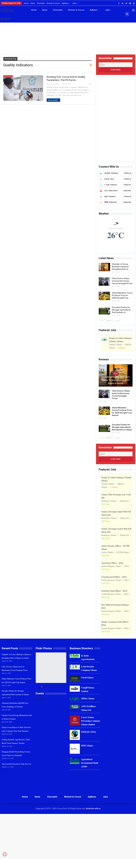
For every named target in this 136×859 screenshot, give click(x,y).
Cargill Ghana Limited (87, 689)
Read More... (53, 100)
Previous (36, 672)
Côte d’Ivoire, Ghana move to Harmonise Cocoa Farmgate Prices (122, 281)
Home (26, 3)
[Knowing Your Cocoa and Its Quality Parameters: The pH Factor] (23, 88)
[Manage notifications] (5, 854)
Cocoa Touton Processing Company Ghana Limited (90, 721)
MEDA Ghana (87, 698)
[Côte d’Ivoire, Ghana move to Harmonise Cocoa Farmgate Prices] (104, 281)
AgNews (65, 3)
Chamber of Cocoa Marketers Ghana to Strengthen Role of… (120, 266)
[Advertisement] (68, 41)
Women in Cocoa (53, 3)
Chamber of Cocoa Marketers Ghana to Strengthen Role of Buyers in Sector (115, 380)
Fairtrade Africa (88, 731)
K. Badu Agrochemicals (87, 657)
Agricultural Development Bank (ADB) (89, 763)
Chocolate (41, 3)
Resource (8, 77)
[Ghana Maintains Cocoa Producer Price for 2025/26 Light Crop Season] (104, 296)
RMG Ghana (87, 745)
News (32, 3)
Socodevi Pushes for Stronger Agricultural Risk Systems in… (121, 309)
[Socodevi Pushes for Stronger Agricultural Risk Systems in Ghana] (104, 310)
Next (65, 672)
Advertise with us (93, 808)
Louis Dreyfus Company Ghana (89, 668)
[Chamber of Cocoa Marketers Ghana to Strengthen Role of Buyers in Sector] (104, 267)
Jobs (74, 3)
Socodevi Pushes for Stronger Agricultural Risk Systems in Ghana (122, 427)
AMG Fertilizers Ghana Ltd (88, 708)
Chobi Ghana (87, 677)
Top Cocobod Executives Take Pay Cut (16, 764)
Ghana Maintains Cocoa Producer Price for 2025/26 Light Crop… (122, 295)
